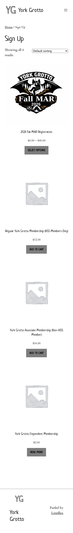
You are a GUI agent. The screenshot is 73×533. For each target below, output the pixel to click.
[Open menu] (65, 10)
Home (9, 27)
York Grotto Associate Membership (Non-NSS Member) (36, 332)
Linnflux (57, 513)
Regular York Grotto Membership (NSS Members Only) (36, 231)
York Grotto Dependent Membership (36, 434)
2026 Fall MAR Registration (36, 132)
